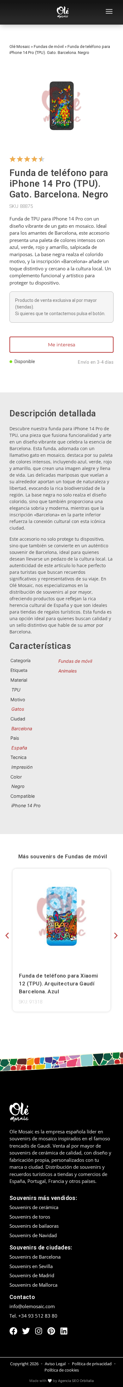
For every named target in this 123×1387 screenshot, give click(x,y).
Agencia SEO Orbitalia (76, 1380)
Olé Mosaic (19, 46)
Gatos (17, 709)
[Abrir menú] (109, 12)
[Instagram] (39, 1331)
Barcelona (21, 728)
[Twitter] (26, 1331)
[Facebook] (13, 1331)
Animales (67, 670)
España (19, 747)
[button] (7, 935)
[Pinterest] (51, 1331)
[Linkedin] (64, 1331)
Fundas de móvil (49, 46)
